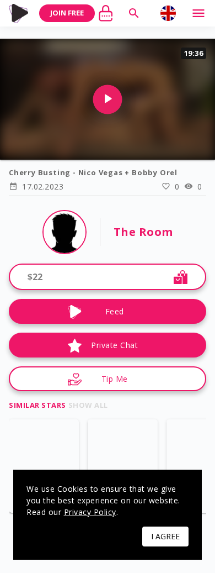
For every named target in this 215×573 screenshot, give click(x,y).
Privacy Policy (90, 512)
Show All (88, 405)
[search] (134, 13)
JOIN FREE (67, 13)
